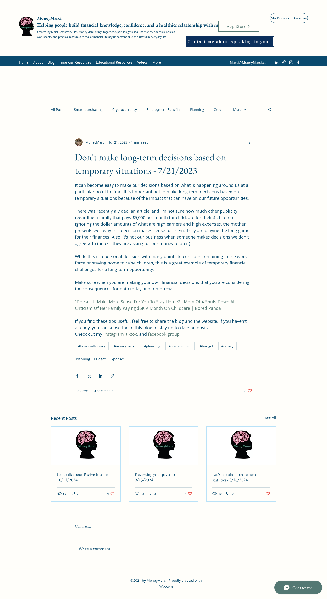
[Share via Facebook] (77, 376)
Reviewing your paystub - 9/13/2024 (156, 476)
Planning (197, 109)
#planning (152, 346)
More (237, 109)
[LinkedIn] (276, 62)
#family (227, 346)
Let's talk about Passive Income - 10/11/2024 (84, 476)
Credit (219, 109)
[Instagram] (291, 62)
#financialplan (180, 346)
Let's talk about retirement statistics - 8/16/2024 (234, 476)
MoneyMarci (50, 18)
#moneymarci (125, 346)
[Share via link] (112, 376)
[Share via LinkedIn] (100, 376)
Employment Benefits (163, 109)
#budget (206, 346)
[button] (270, 109)
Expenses (117, 359)
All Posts (57, 109)
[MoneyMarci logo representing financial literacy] (85, 446)
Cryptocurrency (124, 109)
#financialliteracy (92, 346)
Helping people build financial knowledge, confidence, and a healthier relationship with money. (132, 25)
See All (270, 417)
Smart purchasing (88, 109)
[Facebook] (298, 62)
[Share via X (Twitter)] (89, 376)
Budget (100, 359)
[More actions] (249, 142)
